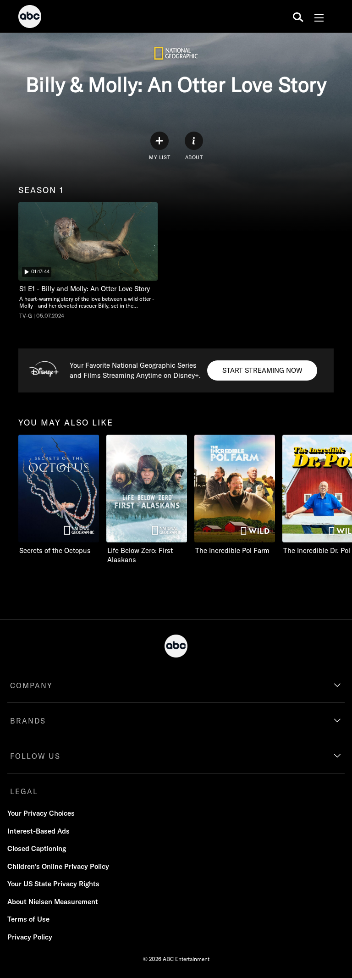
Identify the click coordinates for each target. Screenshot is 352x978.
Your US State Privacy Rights (53, 883)
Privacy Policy (29, 937)
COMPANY (31, 685)
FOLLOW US (35, 756)
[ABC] (29, 18)
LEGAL (24, 791)
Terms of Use (28, 919)
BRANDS (28, 721)
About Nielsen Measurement (52, 901)
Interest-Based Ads (38, 831)
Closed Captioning (36, 848)
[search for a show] (298, 16)
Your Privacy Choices (41, 813)
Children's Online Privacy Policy (58, 866)
